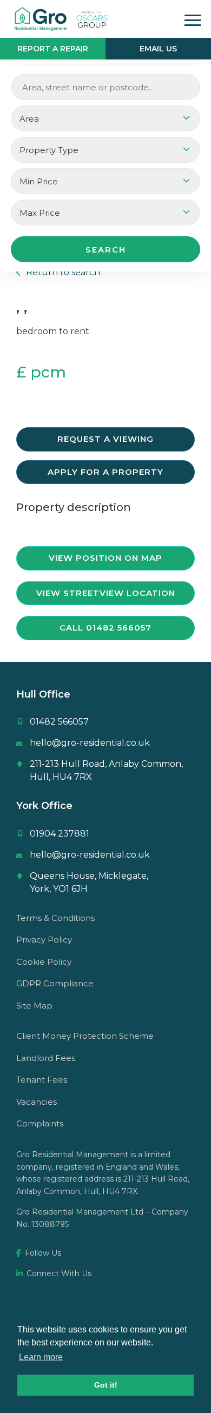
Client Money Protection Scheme (85, 1036)
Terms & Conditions (55, 918)
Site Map (34, 1005)
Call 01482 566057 (105, 627)
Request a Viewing (105, 439)
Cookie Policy (43, 962)
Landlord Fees (45, 1058)
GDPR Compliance (55, 983)
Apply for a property (105, 472)
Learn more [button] (41, 1357)
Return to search (62, 272)
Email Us (158, 49)
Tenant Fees (41, 1079)
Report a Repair (52, 49)
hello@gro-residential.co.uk (90, 743)
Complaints (39, 1123)
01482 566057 (59, 722)
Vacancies (36, 1102)
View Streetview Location (105, 593)
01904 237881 (59, 833)
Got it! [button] (105, 1385)
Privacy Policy (44, 939)
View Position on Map (105, 558)
